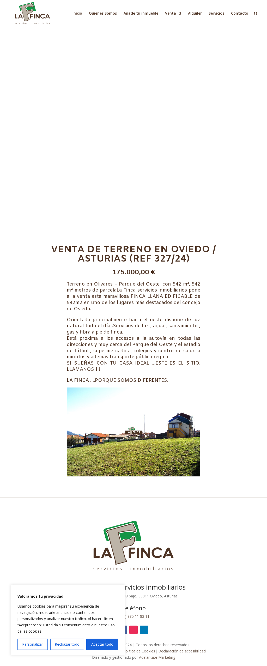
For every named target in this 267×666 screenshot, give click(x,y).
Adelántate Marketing (157, 657)
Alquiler (195, 13)
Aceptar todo (102, 644)
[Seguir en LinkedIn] (144, 630)
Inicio (77, 13)
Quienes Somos (103, 13)
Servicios (216, 13)
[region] (67, 620)
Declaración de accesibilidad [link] (182, 651)
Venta (170, 13)
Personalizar (32, 644)
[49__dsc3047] (133, 475)
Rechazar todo (67, 644)
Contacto (239, 13)
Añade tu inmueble (141, 13)
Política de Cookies (139, 651)
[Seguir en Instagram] (133, 630)
